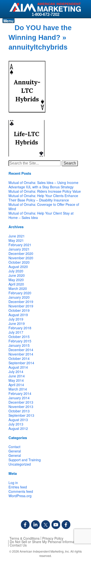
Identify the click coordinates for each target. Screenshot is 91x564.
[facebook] (25, 524)
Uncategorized (19, 464)
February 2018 (19, 327)
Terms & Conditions (24, 538)
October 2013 (19, 410)
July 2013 (15, 424)
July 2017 (15, 332)
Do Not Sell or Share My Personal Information (45, 541)
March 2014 (17, 389)
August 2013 (18, 419)
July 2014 (15, 371)
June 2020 (16, 275)
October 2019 (19, 310)
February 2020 (19, 292)
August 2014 (18, 367)
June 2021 (16, 236)
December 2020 (20, 253)
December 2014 (20, 349)
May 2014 (16, 380)
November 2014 (20, 354)
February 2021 (19, 244)
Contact (14, 446)
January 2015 (19, 345)
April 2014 (16, 384)
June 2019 (16, 323)
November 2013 (20, 406)
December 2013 (20, 402)
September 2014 (21, 362)
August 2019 (18, 314)
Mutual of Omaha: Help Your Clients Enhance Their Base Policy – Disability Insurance (43, 197)
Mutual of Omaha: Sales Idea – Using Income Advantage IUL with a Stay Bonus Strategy (43, 184)
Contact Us (18, 545)
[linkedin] (35, 524)
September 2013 (21, 415)
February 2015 (19, 340)
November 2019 (20, 306)
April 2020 (16, 284)
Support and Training (24, 459)
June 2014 (16, 375)
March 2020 (17, 288)
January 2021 (19, 249)
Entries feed (17, 487)
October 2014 (19, 358)
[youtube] (55, 524)
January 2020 (19, 297)
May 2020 (16, 279)
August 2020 (18, 266)
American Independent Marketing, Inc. (45, 551)
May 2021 (16, 240)
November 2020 (20, 257)
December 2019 (20, 301)
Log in (13, 482)
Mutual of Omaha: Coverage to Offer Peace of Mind (43, 206)
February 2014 (19, 393)
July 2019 (15, 319)
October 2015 (19, 336)
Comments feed (20, 491)
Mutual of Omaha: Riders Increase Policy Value (44, 191)
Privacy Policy (52, 538)
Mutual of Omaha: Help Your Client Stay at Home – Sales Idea (41, 215)
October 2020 (19, 262)
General (14, 451)
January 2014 (19, 397)
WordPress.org (20, 495)
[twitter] (45, 524)
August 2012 (18, 428)
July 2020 (15, 271)
